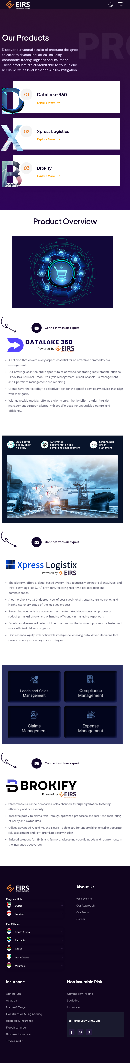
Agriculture (13, 993)
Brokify (44, 167)
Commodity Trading (80, 993)
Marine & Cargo (16, 1007)
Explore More (46, 102)
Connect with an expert (62, 328)
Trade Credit (14, 1041)
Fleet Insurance (16, 1027)
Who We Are (84, 898)
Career (80, 919)
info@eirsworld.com (86, 1020)
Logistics (73, 1000)
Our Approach (85, 905)
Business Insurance (18, 1034)
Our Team (82, 912)
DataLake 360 (52, 94)
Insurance (73, 1007)
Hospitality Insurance (19, 1020)
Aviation (11, 1000)
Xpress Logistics (53, 131)
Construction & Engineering (24, 1014)
